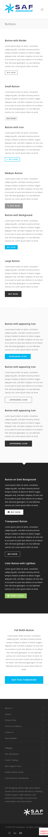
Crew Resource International (16, 778)
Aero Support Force (13, 766)
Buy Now (11, 72)
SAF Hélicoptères (12, 754)
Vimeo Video (17, 596)
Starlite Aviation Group (14, 772)
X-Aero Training (11, 760)
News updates (11, 738)
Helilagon (9, 748)
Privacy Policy (10, 720)
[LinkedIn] (15, 832)
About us (8, 708)
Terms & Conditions (13, 726)
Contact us (9, 732)
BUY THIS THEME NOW (24, 680)
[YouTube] (20, 832)
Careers (8, 714)
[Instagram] (9, 832)
